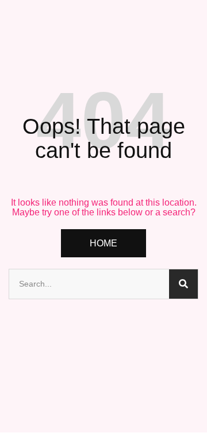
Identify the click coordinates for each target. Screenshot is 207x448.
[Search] (183, 284)
